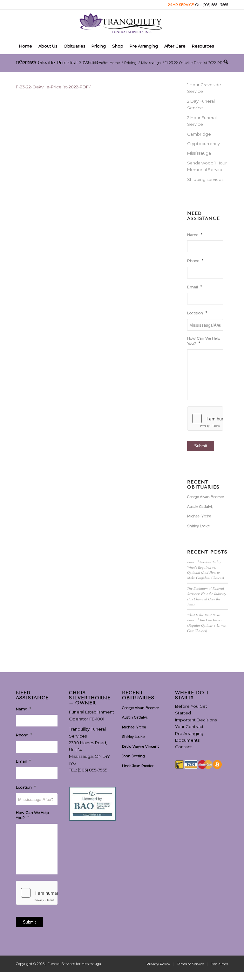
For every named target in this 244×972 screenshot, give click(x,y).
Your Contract (189, 726)
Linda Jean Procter (137, 766)
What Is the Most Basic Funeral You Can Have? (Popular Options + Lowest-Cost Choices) (207, 622)
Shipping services (205, 179)
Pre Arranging (189, 733)
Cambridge (199, 134)
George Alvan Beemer (205, 497)
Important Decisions (196, 719)
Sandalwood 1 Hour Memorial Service (207, 166)
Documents (187, 740)
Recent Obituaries (203, 484)
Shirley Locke (198, 526)
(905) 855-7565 (92, 769)
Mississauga (199, 153)
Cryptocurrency (203, 143)
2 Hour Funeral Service (202, 121)
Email (194, 286)
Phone (195, 260)
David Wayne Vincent (140, 746)
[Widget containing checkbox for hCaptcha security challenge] (205, 418)
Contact (183, 746)
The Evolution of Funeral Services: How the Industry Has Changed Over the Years (206, 596)
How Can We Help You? (203, 341)
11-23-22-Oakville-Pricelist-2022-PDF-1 (60, 63)
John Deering (133, 756)
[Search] (224, 62)
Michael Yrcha (199, 516)
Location (197, 312)
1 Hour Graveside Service (204, 88)
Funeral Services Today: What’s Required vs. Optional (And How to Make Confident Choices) (205, 570)
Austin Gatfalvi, (200, 506)
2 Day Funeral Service (201, 104)
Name (194, 234)
